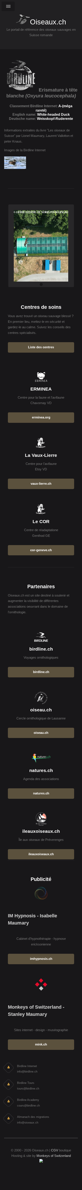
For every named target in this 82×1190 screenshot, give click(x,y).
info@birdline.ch (27, 1071)
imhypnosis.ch (41, 958)
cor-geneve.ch (41, 550)
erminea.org (41, 417)
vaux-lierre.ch (41, 483)
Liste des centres (41, 347)
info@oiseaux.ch (27, 1122)
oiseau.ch (41, 732)
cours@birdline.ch (28, 1105)
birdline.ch (41, 672)
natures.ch (41, 793)
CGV (54, 1150)
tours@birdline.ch (28, 1088)
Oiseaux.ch (48, 21)
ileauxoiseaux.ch (41, 854)
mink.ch (41, 1044)
